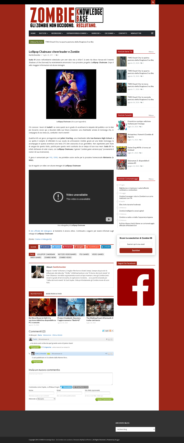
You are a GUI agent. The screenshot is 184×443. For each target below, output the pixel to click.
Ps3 (50, 157)
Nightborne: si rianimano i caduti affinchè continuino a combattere (134, 189)
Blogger (117, 440)
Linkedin (107, 247)
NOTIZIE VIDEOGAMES (67, 254)
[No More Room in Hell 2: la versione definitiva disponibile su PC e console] (42, 307)
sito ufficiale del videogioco (41, 231)
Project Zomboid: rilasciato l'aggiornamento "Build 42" (69, 319)
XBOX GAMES (35, 257)
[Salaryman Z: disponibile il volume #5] (122, 164)
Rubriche (96, 33)
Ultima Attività (57, 335)
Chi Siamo (109, 33)
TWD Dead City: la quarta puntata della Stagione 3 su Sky (69, 42)
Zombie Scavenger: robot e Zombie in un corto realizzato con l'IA (136, 197)
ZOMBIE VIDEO (65, 257)
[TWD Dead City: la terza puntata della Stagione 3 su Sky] (122, 88)
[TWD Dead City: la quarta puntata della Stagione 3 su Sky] (122, 75)
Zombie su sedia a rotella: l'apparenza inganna (136, 217)
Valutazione (47, 335)
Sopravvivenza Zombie (76, 33)
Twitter (58, 247)
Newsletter (136, 33)
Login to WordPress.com (80, 387)
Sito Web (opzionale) (92, 390)
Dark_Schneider (40, 354)
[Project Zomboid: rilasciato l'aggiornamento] (71, 307)
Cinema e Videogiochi (43, 239)
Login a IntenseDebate (66, 387)
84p (48, 354)
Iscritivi (136, 250)
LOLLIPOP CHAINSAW (46, 254)
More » (40, 42)
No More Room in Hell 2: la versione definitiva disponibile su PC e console (42, 320)
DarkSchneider (35, 55)
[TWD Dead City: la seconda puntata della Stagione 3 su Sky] (122, 101)
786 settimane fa (43, 339)
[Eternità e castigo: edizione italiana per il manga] (122, 125)
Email (59, 390)
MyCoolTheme (86, 440)
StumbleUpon (94, 247)
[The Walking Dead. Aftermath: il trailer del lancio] (100, 307)
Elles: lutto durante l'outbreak (130, 205)
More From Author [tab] (54, 294)
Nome (31, 390)
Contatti (123, 33)
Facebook (46, 247)
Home (33, 33)
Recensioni (56, 33)
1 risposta (47, 347)
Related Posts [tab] (36, 294)
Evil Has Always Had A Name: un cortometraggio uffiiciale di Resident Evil (136, 224)
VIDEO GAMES (98, 254)
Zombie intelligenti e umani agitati (131, 211)
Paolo (35, 339)
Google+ (80, 247)
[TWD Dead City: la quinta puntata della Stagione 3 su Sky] (122, 61)
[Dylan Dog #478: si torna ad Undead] (122, 151)
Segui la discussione (111, 331)
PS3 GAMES (84, 254)
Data (40, 335)
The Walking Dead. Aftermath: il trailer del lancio (99, 319)
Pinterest (68, 247)
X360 (56, 157)
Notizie (42, 33)
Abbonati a (33, 399)
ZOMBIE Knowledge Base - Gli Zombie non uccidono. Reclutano (59, 440)
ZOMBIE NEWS (50, 257)
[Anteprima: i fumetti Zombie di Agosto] (122, 138)
